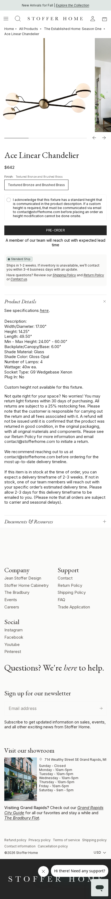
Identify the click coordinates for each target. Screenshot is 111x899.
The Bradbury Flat (21, 817)
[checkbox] (55, 207)
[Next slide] (104, 138)
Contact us (19, 279)
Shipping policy (94, 840)
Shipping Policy (64, 275)
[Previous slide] (94, 138)
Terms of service (66, 840)
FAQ (61, 599)
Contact (65, 578)
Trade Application (74, 607)
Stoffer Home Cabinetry (26, 585)
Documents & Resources (28, 521)
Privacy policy (40, 840)
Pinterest (12, 651)
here (44, 310)
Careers (11, 607)
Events (10, 599)
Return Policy (94, 275)
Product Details (20, 301)
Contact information (20, 846)
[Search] (18, 19)
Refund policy (15, 840)
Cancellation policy (53, 846)
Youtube (12, 644)
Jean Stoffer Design (22, 578)
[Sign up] (101, 708)
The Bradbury (16, 592)
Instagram (13, 629)
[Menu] (6, 19)
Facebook (13, 637)
